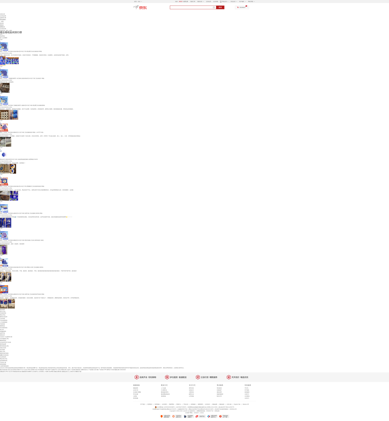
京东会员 (208, 1)
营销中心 (178, 404)
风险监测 (214, 404)
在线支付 (191, 390)
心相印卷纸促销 (4, 366)
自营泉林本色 (3, 360)
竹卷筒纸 (2, 324)
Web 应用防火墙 (32, 369)
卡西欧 (47, 371)
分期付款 (191, 392)
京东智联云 (41, 371)
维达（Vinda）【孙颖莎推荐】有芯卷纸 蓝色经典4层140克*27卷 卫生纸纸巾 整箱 (22, 78)
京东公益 (229, 404)
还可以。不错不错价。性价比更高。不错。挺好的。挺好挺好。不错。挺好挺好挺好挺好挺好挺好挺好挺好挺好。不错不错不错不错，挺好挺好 (38, 271)
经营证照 (217, 411)
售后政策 (219, 388)
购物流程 (135, 388)
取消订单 (219, 396)
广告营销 (73, 369)
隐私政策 (221, 404)
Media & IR (246, 404)
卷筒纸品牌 (3, 344)
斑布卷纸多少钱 (4, 346)
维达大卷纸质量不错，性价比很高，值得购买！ (13, 163)
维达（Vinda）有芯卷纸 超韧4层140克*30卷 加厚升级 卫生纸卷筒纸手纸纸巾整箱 (22, 294)
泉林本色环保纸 (4, 353)
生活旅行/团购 (137, 392)
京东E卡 (247, 394)
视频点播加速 (57, 371)
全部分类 (2, 14)
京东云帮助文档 (62, 369)
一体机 (2, 21)
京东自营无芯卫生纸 (5, 342)
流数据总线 (65, 371)
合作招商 (164, 404)
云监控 (68, 369)
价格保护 (219, 390)
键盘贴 (2, 25)
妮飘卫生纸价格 (4, 355)
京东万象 (96, 369)
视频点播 (116, 369)
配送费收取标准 (165, 394)
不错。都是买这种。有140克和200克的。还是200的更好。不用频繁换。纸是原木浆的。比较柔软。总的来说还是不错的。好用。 (35, 55)
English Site (237, 404)
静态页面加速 (3, 369)
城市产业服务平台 (52, 369)
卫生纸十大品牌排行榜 (6, 337)
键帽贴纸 (2, 27)
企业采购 (215, 1)
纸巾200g (2, 311)
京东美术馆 (3, 28)
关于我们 (142, 404)
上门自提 (163, 388)
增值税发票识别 (17, 371)
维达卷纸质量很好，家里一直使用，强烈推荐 (12, 244)
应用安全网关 (16, 369)
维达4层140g (3, 358)
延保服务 (247, 392)
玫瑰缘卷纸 (3, 331)
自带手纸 (2, 333)
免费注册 (185, 1)
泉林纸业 (2, 326)
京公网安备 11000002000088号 (166, 407)
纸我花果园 (3, 364)
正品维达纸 (3, 357)
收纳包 (2, 23)
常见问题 (135, 394)
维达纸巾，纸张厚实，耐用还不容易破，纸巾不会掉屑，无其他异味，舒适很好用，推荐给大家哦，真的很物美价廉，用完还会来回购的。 (37, 109)
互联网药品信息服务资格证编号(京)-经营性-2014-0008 (202, 407)
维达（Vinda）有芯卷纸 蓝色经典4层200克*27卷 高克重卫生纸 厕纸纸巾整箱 (21, 51)
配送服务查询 (164, 392)
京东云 (202, 412)
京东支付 (196, 412)
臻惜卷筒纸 (3, 340)
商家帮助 (171, 404)
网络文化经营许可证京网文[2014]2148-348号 (201, 409)
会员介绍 (135, 390)
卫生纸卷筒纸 (3, 320)
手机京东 (224, 1)
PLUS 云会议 (24, 369)
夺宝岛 (246, 388)
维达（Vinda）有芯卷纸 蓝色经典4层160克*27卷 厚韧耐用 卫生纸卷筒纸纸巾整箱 (22, 186)
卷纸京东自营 (3, 316)
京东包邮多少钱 (4, 338)
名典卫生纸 (3, 347)
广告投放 (101, 369)
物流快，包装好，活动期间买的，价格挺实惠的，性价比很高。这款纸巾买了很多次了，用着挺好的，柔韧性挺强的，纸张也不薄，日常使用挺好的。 (40, 298)
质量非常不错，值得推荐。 (7, 82)
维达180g (2, 315)
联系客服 (135, 398)
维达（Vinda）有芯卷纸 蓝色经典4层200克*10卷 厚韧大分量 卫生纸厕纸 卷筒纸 (21, 267)
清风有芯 (2, 335)
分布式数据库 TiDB (42, 369)
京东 (147, 8)
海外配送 (163, 396)
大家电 (135, 396)
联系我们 (149, 404)
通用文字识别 (110, 369)
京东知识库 (3, 16)
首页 (7, 30)
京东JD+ (247, 398)
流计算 (11, 371)
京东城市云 (35, 371)
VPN (105, 369)
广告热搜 (90, 369)
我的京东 (199, 1)
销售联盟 (200, 404)
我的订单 (192, 1)
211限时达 (164, 390)
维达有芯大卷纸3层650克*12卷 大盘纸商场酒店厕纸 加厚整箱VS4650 (19, 159)
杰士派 (2, 329)
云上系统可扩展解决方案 (74, 371)
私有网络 (51, 371)
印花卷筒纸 (3, 313)
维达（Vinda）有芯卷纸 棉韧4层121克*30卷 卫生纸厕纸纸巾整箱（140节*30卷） (22, 132)
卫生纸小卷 (3, 362)
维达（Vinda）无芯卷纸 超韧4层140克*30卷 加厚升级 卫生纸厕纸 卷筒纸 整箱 (21, 213)
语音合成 (10, 369)
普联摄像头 (3, 19)
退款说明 (219, 392)
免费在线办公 (84, 369)
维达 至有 (2, 351)
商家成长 (78, 369)
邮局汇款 (191, 394)
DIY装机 (247, 390)
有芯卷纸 (2, 349)
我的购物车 (242, 7)
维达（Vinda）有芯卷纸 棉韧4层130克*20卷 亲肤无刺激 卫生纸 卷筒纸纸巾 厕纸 (22, 240)
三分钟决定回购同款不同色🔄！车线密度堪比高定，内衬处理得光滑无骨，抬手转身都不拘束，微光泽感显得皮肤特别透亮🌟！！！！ (36, 217)
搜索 (220, 7)
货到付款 (191, 388)
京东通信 (247, 396)
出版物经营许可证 (182, 409)
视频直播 (24, 371)
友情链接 (193, 404)
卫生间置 (2, 318)
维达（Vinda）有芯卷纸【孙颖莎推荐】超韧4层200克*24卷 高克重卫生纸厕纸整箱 (22, 105)
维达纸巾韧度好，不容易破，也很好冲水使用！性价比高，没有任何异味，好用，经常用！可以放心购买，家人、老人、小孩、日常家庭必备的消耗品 (40, 136)
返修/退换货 (220, 394)
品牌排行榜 (3, 17)
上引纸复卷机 (3, 322)
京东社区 (207, 404)
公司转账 (191, 396)
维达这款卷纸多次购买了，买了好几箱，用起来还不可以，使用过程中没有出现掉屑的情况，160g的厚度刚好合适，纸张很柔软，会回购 (36, 190)
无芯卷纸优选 (3, 327)
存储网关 (29, 371)
